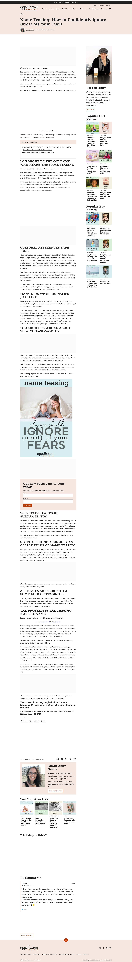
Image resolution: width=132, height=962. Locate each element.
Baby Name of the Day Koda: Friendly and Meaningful (105, 231)
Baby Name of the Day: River (105, 282)
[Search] (110, 9)
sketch (30, 531)
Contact (101, 5)
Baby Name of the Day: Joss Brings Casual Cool (105, 195)
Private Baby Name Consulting (98, 9)
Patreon (108, 5)
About (94, 5)
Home (22, 13)
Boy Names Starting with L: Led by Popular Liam (92, 257)
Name (25, 493)
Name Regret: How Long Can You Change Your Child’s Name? (26, 821)
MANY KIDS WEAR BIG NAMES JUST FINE (38, 152)
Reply (73, 883)
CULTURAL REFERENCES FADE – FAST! (37, 150)
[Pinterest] (110, 947)
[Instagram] (100, 947)
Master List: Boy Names (79, 9)
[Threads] (103, 947)
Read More (90, 109)
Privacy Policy (86, 960)
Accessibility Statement (95, 960)
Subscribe (27, 505)
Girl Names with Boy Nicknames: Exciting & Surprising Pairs (91, 142)
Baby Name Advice (48, 9)
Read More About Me (55, 791)
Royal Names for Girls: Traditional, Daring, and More (92, 169)
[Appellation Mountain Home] (29, 7)
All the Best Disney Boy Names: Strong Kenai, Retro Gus (92, 232)
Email (25, 498)
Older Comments (26, 935)
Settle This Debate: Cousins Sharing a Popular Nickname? (54, 822)
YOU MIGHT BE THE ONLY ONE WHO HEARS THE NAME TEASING (47, 147)
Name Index (36, 954)
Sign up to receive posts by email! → (66, 2)
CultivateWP (109, 960)
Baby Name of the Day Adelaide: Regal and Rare (105, 141)
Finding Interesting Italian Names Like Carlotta (40, 821)
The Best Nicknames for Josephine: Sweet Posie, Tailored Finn (92, 196)
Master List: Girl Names (63, 9)
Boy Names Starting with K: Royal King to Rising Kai (92, 284)
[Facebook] (106, 947)
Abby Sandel (30, 30)
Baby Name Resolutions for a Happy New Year (69, 821)
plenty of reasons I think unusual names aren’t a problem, (48, 310)
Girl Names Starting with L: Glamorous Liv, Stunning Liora (105, 169)
